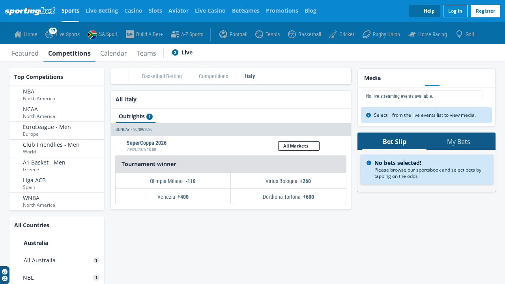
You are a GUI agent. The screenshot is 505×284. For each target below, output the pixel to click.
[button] (231, 129)
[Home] (31, 11)
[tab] (25, 53)
